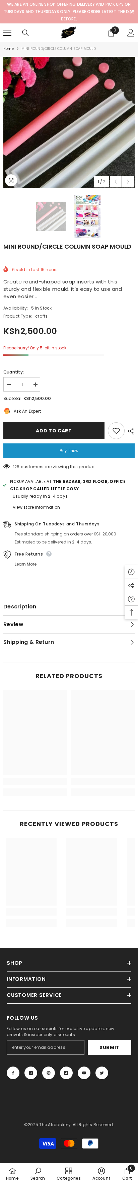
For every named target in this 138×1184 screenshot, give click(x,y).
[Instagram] (30, 1073)
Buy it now (69, 450)
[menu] (7, 33)
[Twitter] (101, 1073)
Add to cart (56, 430)
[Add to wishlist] (116, 430)
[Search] (25, 33)
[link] (35, 781)
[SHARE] (130, 431)
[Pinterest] (48, 1073)
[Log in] (131, 32)
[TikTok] (66, 1073)
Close (132, 11)
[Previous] (116, 181)
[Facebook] (13, 1073)
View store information (36, 507)
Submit (109, 1047)
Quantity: (13, 372)
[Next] (128, 181)
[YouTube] (84, 1073)
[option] (69, 122)
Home (8, 48)
